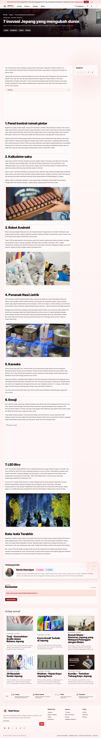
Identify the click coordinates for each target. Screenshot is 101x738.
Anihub (85, 712)
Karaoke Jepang (60, 390)
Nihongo (28, 30)
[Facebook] (8, 728)
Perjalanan (51, 719)
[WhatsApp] (24, 728)
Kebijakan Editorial (70, 719)
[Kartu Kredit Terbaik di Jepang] (50, 623)
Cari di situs (6, 720)
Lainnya (21, 30)
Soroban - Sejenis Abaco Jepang (32, 182)
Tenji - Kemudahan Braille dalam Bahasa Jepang (17, 639)
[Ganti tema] (87, 6)
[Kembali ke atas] (96, 6)
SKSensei (35, 6)
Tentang (67, 712)
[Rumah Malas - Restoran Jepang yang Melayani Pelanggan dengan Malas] (81, 623)
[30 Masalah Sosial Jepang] (20, 662)
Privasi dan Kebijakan (62, 735)
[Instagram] (16, 728)
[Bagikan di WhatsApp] (88, 72)
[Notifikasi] (91, 6)
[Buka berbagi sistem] (77, 72)
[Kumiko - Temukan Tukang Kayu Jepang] (81, 662)
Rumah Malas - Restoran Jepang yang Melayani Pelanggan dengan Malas (80, 638)
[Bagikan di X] (81, 72)
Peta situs (95, 735)
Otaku (49, 717)
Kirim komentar (11, 599)
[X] (12, 728)
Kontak (67, 717)
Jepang (11, 14)
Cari (41, 724)
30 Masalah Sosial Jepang (14, 674)
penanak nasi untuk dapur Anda (31, 310)
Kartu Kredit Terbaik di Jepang (48, 639)
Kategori (26, 6)
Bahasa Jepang (52, 714)
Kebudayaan (13, 30)
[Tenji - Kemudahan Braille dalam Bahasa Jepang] (20, 623)
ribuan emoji (21, 419)
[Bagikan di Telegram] (92, 72)
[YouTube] (4, 728)
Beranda (19, 6)
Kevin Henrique (6, 17)
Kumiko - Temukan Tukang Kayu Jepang (80, 674)
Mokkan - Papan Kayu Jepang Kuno (49, 674)
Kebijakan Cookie (79, 2)
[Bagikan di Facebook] (85, 72)
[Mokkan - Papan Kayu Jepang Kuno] (50, 662)
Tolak (91, 2)
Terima (86, 2)
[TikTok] (20, 728)
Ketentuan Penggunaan (85, 735)
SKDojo (43, 6)
